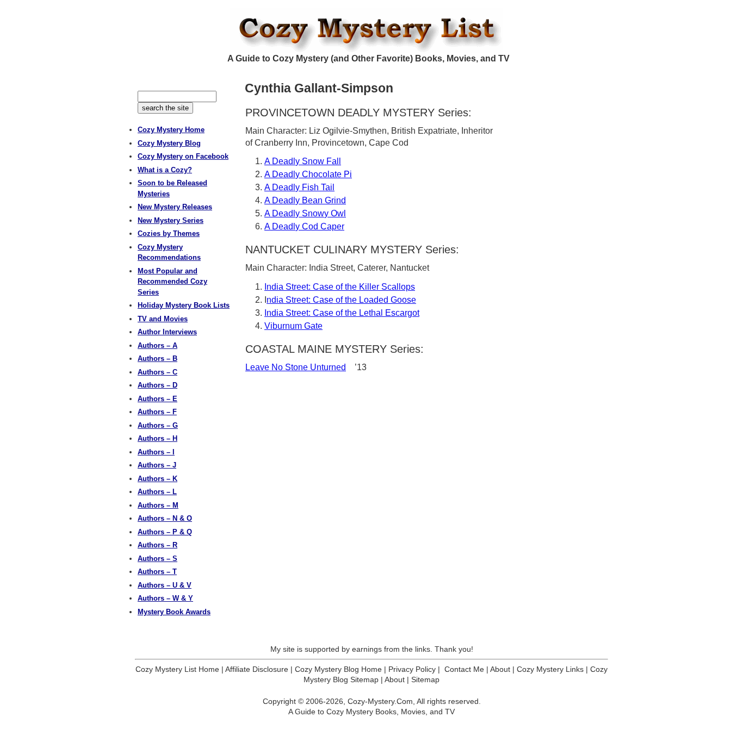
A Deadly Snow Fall (302, 161)
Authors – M (158, 505)
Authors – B (157, 358)
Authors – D (157, 385)
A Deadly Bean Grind (305, 200)
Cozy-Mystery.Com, (381, 701)
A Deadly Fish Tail (299, 187)
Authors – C (157, 372)
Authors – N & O (165, 518)
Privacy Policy (412, 669)
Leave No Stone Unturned (295, 367)
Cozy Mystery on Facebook (183, 156)
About (500, 669)
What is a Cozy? (165, 170)
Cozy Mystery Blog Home (338, 669)
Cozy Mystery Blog (169, 143)
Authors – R (157, 545)
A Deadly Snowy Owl (305, 213)
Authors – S (157, 558)
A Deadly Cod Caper (304, 226)
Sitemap (425, 679)
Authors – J (157, 465)
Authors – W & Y (165, 598)
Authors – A (157, 345)
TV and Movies (163, 319)
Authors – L (157, 492)
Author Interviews (167, 332)
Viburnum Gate (293, 326)
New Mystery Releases (175, 207)
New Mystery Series (170, 220)
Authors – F (157, 412)
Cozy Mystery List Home (177, 669)
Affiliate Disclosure (256, 669)
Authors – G (158, 425)
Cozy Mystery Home (171, 130)
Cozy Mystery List (371, 30)
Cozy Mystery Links (550, 669)
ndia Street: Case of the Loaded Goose (341, 299)
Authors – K (157, 479)
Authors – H (157, 438)
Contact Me (464, 669)
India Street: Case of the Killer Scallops (339, 286)
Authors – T (157, 572)
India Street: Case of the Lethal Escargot (341, 312)
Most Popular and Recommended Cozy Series (172, 281)
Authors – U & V (164, 585)
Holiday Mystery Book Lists (184, 305)
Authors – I (156, 452)
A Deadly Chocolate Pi (308, 174)
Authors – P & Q (165, 532)
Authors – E (157, 399)
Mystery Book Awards (174, 612)
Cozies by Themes (169, 233)
